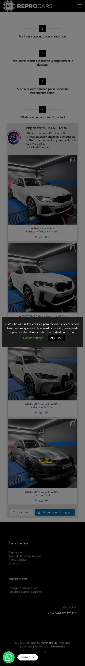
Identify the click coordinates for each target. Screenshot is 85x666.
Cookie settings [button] (33, 338)
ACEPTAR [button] (56, 338)
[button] (9, 657)
